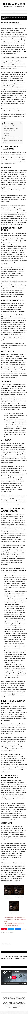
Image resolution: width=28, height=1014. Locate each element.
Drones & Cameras (14, 4)
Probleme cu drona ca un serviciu (10, 138)
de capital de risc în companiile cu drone (13, 140)
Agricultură (6, 135)
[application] (14, 977)
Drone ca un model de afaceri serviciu (11, 137)
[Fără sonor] (23, 983)
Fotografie (6, 126)
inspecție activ (7, 131)
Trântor (11, 932)
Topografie (6, 133)
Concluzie (4, 142)
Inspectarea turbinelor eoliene (11, 128)
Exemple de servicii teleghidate (9, 125)
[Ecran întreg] (25, 983)
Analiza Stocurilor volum (9, 130)
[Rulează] (3, 983)
